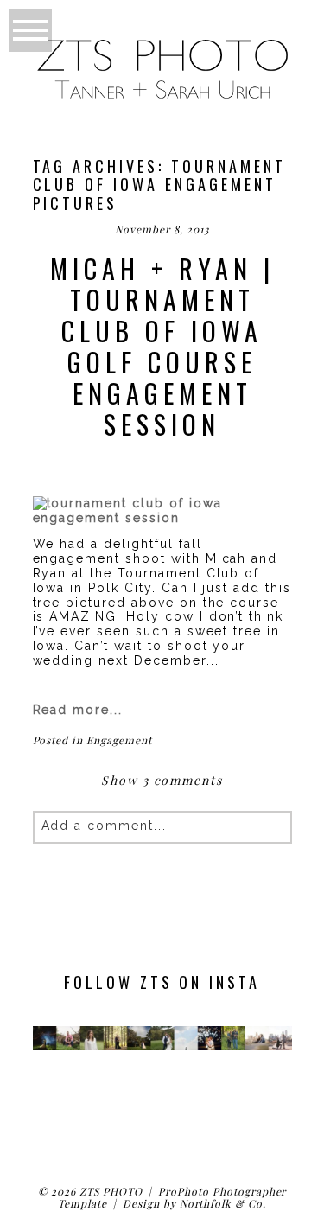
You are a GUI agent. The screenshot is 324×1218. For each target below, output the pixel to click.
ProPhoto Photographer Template (172, 1197)
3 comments (162, 780)
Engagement (119, 740)
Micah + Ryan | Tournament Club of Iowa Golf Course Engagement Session (162, 346)
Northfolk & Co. (223, 1203)
